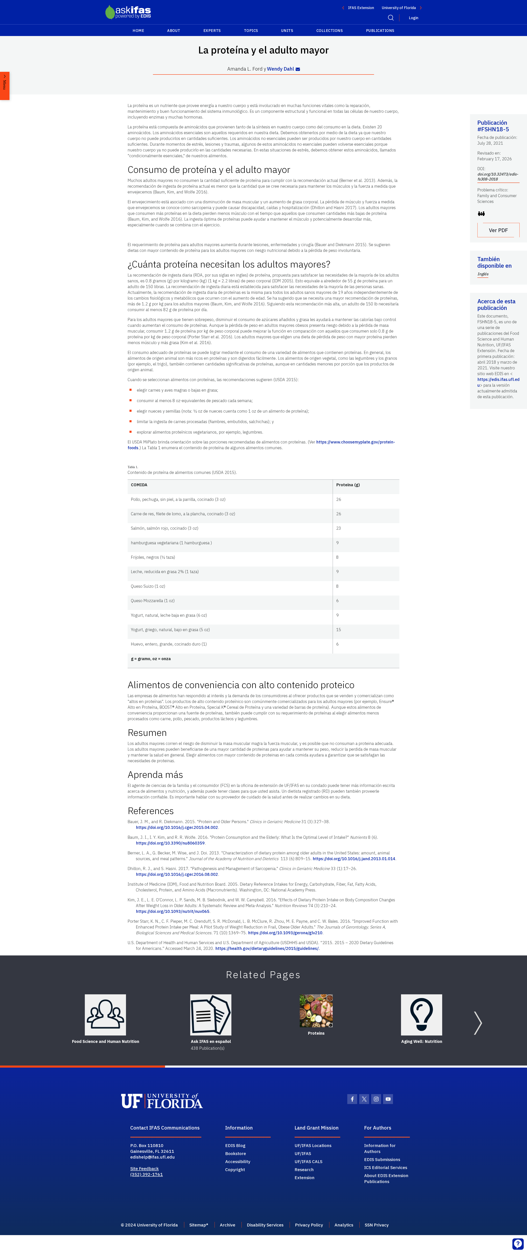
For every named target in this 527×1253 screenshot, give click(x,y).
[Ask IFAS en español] (210, 1014)
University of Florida (399, 7)
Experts (212, 30)
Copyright (235, 1169)
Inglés (482, 273)
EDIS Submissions (382, 1159)
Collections (329, 30)
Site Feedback (144, 1168)
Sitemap (197, 1225)
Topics (251, 30)
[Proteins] (316, 1010)
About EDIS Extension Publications (386, 1178)
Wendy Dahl (280, 69)
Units (287, 30)
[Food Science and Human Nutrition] (105, 1014)
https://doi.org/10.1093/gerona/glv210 (285, 932)
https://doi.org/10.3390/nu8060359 (170, 843)
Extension (305, 1177)
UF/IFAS (303, 1153)
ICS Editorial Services (385, 1167)
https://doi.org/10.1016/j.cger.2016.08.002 (177, 874)
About (173, 30)
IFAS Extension (361, 7)
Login (413, 17)
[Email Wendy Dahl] (298, 69)
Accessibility (237, 1161)
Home (138, 30)
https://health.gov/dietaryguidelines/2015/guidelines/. (267, 948)
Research (304, 1169)
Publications (380, 30)
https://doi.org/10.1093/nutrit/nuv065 (172, 911)
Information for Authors (380, 1148)
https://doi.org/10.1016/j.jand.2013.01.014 (354, 858)
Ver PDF (498, 230)
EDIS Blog (235, 1145)
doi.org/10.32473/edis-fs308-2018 (497, 176)
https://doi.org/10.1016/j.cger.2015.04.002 (177, 827)
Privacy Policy (309, 1225)
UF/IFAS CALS (308, 1161)
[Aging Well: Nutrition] (421, 1014)
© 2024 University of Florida (149, 1225)
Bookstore (235, 1153)
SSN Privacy (377, 1225)
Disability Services (265, 1225)
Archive (227, 1225)
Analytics (344, 1225)
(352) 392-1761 (146, 1174)
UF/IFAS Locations (313, 1145)
